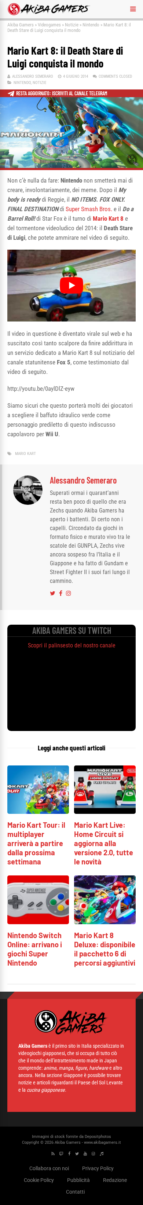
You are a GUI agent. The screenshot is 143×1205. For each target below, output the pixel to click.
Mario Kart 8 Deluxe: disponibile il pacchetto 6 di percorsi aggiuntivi (104, 949)
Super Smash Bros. (89, 209)
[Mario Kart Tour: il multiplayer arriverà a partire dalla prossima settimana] (38, 811)
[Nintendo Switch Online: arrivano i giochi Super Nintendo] (38, 922)
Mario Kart (25, 454)
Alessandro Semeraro (32, 76)
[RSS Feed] (53, 1154)
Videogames (49, 24)
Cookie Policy (39, 1180)
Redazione (115, 1180)
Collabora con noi (49, 1168)
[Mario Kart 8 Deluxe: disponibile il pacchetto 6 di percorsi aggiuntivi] (105, 922)
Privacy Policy (98, 1168)
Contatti (75, 1192)
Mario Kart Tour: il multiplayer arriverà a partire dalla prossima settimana (36, 843)
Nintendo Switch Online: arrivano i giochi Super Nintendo (34, 949)
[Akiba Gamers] (49, 13)
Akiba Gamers (20, 24)
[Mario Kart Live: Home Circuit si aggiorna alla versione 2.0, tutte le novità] (105, 811)
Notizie (71, 24)
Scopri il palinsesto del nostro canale (71, 645)
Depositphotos (98, 1136)
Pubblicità (78, 1180)
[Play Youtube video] (71, 286)
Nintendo (90, 24)
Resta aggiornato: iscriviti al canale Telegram (61, 93)
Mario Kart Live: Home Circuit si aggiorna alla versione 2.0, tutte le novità (103, 843)
